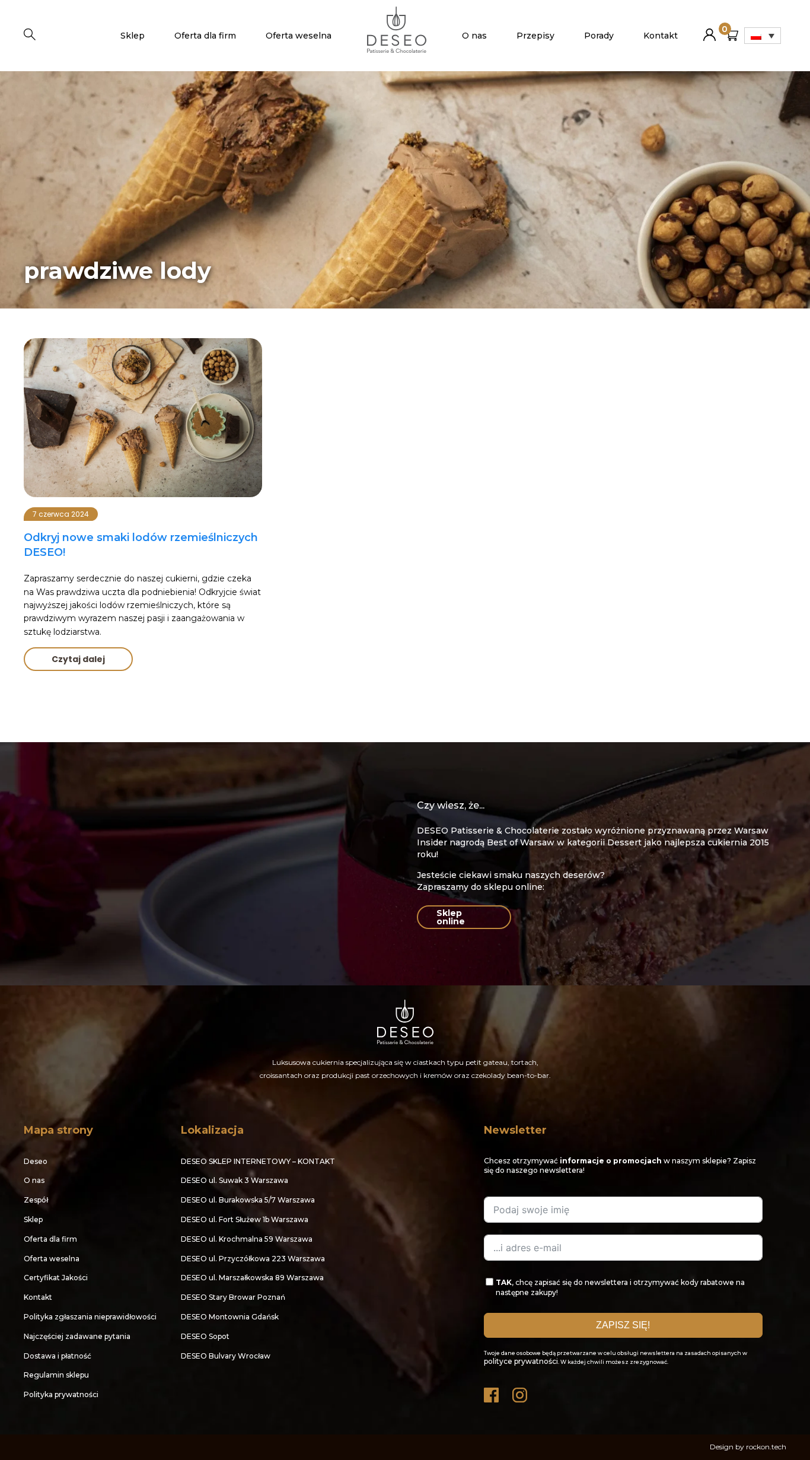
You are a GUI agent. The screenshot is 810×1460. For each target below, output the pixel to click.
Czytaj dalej (78, 659)
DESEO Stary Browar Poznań (233, 1297)
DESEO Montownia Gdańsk (230, 1316)
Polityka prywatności (61, 1394)
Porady (599, 35)
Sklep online (450, 917)
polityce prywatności (521, 1361)
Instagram (520, 1392)
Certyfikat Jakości (56, 1277)
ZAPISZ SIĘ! (623, 1325)
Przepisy (535, 35)
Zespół (36, 1199)
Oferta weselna (298, 35)
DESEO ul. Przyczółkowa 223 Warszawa (253, 1258)
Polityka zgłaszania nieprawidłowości (90, 1316)
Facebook (492, 1392)
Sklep (132, 35)
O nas (474, 35)
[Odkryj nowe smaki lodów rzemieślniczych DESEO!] (143, 417)
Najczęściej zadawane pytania (77, 1336)
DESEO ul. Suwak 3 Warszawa (234, 1180)
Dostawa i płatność (57, 1355)
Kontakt (660, 35)
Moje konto (709, 30)
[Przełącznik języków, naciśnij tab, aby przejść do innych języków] (762, 35)
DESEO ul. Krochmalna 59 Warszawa (246, 1239)
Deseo (35, 1161)
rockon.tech (766, 1446)
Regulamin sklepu (56, 1374)
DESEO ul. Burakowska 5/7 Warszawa (248, 1199)
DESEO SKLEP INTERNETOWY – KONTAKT (258, 1161)
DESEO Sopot (205, 1336)
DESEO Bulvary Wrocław (225, 1355)
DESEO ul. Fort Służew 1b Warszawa (244, 1219)
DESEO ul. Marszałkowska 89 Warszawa (252, 1277)
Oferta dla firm (205, 35)
